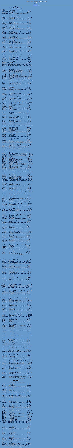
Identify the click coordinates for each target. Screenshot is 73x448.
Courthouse (36, 3)
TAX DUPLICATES (36, 5)
